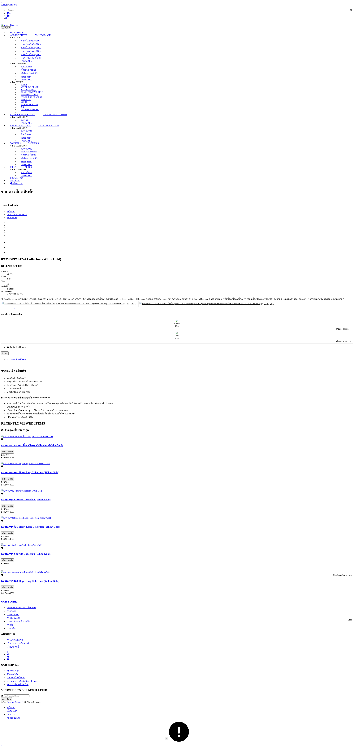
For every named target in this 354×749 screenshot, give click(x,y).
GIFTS (24, 102)
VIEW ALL (26, 61)
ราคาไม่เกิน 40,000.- (31, 51)
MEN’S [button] (13, 167)
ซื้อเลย (4, 353)
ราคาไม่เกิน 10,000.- (31, 41)
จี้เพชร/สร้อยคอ (28, 70)
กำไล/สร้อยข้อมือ (29, 73)
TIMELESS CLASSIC (31, 97)
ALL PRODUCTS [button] (18, 35)
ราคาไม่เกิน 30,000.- (31, 47)
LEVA (24, 84)
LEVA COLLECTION (17, 214)
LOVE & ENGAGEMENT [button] (22, 114)
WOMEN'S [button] (15, 143)
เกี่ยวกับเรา (12, 711)
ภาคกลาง (11, 611)
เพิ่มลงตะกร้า (7, 452)
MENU (7, 28)
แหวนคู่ (24, 120)
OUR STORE (9, 601)
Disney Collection (29, 151)
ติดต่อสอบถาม (13, 718)
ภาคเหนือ (11, 628)
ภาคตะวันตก (13, 614)
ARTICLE (15, 180)
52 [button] (23, 308)
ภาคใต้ (10, 625)
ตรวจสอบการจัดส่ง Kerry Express (22, 681)
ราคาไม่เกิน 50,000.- (31, 54)
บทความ (11, 714)
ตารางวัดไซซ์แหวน (16, 677)
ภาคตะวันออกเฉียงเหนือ (18, 621)
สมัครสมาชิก (13, 671)
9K (22, 107)
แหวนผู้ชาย (26, 172)
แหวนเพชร (26, 66)
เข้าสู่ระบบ (17, 183)
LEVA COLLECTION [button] (20, 125)
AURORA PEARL (30, 109)
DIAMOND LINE (29, 94)
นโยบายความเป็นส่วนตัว (18, 643)
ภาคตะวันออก (13, 618)
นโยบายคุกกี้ (13, 647)
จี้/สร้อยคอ (26, 134)
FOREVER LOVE (29, 104)
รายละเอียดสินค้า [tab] (17, 359)
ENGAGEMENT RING (32, 92)
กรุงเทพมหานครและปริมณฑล (21, 607)
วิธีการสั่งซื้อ (13, 674)
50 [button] (5, 308)
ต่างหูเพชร (26, 77)
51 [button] (14, 308)
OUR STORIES (17, 33)
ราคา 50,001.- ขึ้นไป (31, 58)
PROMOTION (17, 178)
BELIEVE (26, 99)
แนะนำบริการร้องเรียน (17, 684)
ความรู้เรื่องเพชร (15, 640)
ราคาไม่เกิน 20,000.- (31, 44)
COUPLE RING (28, 89)
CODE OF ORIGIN (30, 87)
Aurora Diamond (15, 702)
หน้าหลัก (11, 211)
